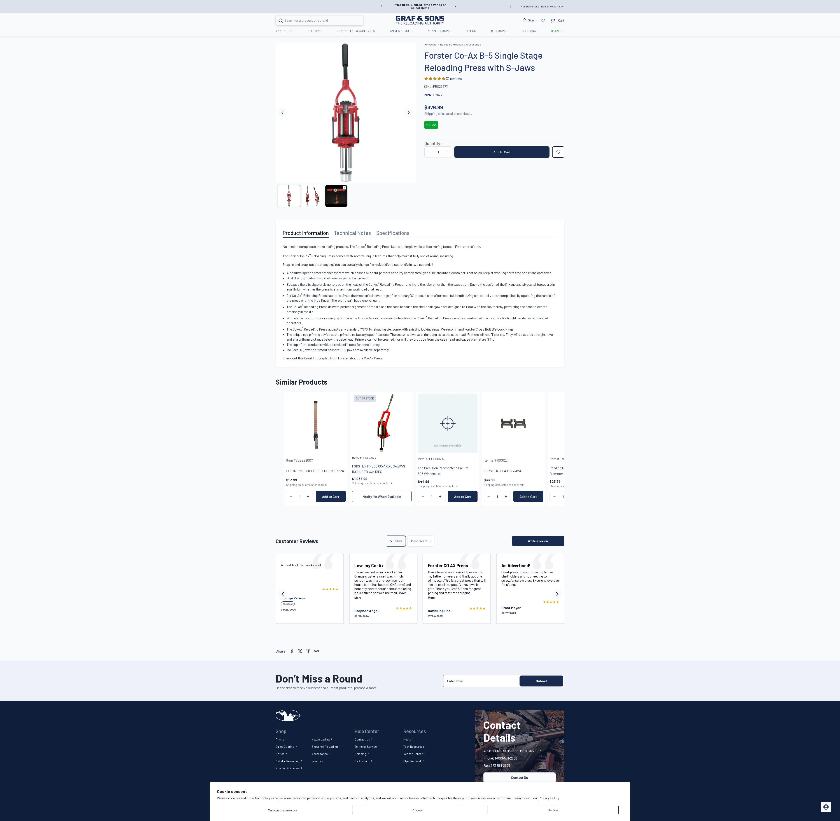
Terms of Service (366, 746)
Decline (553, 810)
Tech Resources (413, 746)
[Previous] (282, 594)
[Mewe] (316, 651)
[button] (435, 78)
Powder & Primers (288, 768)
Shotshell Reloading (325, 746)
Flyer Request (412, 761)
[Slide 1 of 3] (289, 196)
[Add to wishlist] (558, 152)
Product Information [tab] (306, 233)
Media (407, 739)
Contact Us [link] (519, 777)
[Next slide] (455, 6)
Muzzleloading (321, 739)
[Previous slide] (381, 6)
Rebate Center (413, 754)
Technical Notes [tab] (352, 233)
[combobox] (314, 20)
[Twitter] (300, 651)
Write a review (538, 541)
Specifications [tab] (393, 233)
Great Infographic (316, 358)
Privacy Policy (549, 798)
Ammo (280, 739)
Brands (316, 761)
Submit (541, 681)
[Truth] (308, 651)
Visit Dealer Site (529, 6)
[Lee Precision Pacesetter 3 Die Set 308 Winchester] (448, 423)
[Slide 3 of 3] (336, 196)
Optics (280, 754)
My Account (362, 761)
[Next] (557, 594)
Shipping (360, 754)
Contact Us (362, 739)
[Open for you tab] (826, 807)
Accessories (320, 754)
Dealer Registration (552, 6)
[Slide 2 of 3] (313, 196)
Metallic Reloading (287, 761)
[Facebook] (292, 651)
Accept (417, 810)
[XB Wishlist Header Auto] (543, 20)
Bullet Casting (285, 746)
